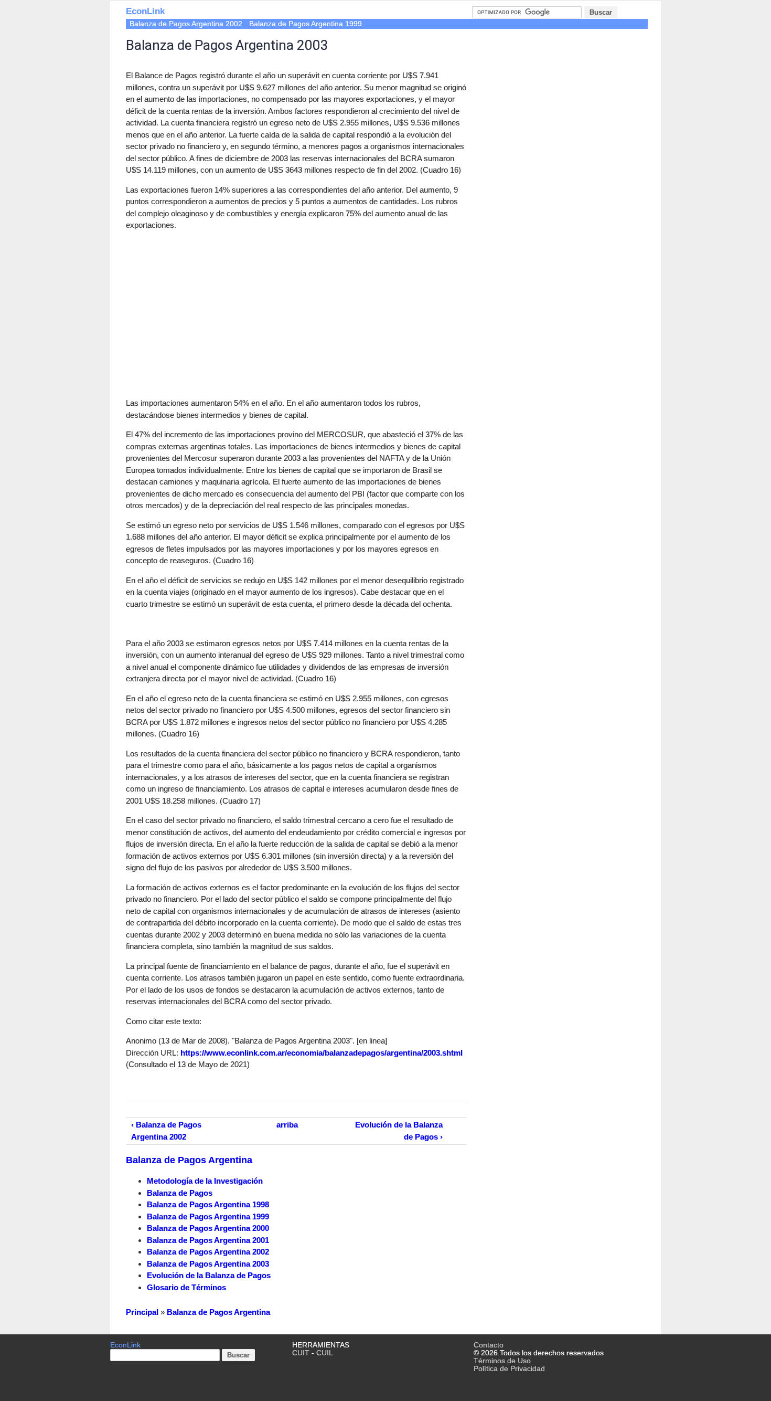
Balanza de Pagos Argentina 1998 (208, 1204)
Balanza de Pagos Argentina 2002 (186, 24)
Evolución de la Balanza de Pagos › (399, 1130)
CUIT (300, 1353)
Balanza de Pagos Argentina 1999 (305, 24)
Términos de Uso (502, 1361)
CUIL (324, 1353)
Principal (142, 1312)
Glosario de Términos (186, 1287)
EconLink (145, 11)
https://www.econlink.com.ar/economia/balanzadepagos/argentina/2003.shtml (321, 1052)
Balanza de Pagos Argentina (189, 1160)
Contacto (489, 1345)
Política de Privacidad (509, 1369)
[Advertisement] (214, 312)
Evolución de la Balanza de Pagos (209, 1275)
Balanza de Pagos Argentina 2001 (208, 1240)
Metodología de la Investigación (205, 1180)
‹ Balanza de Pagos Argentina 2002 (166, 1130)
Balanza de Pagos (179, 1192)
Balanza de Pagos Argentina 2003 (208, 1263)
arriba (287, 1124)
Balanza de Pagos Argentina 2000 (208, 1228)
